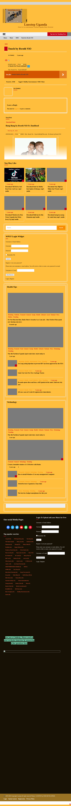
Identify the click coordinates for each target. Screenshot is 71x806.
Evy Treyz (17, 569)
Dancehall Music (10, 122)
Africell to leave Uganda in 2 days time (30, 483)
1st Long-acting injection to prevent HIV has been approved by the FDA (40, 363)
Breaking (10, 314)
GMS (25, 566)
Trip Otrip (30, 538)
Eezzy (7, 574)
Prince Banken (24, 549)
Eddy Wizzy (16, 574)
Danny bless (19, 577)
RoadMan (8, 547)
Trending (15, 317)
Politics (10, 317)
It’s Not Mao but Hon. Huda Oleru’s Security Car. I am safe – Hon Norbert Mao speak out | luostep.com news (35, 321)
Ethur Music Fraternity (11, 572)
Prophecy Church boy (11, 549)
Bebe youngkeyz (9, 591)
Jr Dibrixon (28, 561)
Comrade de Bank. (10, 580)
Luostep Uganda (35, 24)
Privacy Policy (30, 799)
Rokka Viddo (26, 544)
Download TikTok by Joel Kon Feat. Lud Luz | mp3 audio (13, 189)
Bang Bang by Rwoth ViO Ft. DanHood (22, 126)
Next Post (9, 117)
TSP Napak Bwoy (19, 538)
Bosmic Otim (9, 586)
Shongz (17, 544)
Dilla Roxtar (9, 577)
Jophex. (8, 563)
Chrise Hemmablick (23, 580)
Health (38, 314)
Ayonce (7, 594)
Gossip (33, 314)
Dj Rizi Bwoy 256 (27, 574)
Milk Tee (7, 558)
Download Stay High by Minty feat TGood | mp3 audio (55, 189)
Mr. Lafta (18, 555)
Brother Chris (19, 583)
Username (8, 246)
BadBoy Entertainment (30, 82)
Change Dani (8, 583)
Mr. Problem (8, 555)
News (57, 314)
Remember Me (11, 255)
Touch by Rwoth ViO (19, 48)
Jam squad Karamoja (19, 563)
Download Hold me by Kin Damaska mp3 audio (35, 216)
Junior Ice (19, 561)
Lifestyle (43, 314)
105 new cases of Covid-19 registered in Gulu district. (34, 392)
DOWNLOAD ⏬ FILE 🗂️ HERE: (17, 64)
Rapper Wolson (19, 547)
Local (48, 314)
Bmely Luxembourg (21, 586)
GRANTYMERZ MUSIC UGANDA (13, 566)
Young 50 (8, 538)
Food (21, 349)
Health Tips (12, 287)
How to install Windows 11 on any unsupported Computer (36, 474)
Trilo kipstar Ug (9, 541)
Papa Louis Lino (21, 552)
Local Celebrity (33, 380)
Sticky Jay (20, 541)
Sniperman (8, 544)
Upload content (12, 799)
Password (8, 250)
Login (7, 278)
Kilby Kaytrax (9, 561)
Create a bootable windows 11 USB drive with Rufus (24, 464)
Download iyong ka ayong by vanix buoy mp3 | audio (56, 216)
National (53, 314)
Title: (9, 69)
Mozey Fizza (27, 555)
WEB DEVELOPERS (49, 796)
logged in (17, 108)
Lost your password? (16, 263)
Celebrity (16, 314)
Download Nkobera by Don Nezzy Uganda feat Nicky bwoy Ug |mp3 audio (14, 217)
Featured (22, 314)
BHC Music (41, 82)
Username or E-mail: (11, 270)
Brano (28, 583)
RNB (6, 44)
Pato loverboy (9, 552)
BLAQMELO (8, 588)
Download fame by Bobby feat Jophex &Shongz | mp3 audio (35, 189)
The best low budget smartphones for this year (32, 493)
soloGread (30, 541)
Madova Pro (16, 558)
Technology (57, 349)
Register (8, 263)
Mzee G (31, 552)
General (28, 314)
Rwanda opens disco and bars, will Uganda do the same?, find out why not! (40, 383)
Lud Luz (26, 558)
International (33, 361)
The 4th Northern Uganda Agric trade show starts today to (26, 354)
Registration (21, 799)
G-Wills (8, 569)
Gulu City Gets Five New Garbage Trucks (31, 373)
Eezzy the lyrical (25, 572)
